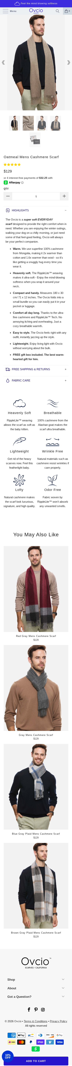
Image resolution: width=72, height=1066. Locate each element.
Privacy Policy (58, 1021)
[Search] (58, 11)
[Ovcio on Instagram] (43, 1010)
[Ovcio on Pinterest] (36, 1010)
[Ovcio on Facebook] (29, 1010)
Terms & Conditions (35, 1021)
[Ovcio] (36, 11)
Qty (6, 188)
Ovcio (17, 1021)
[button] (12, 164)
